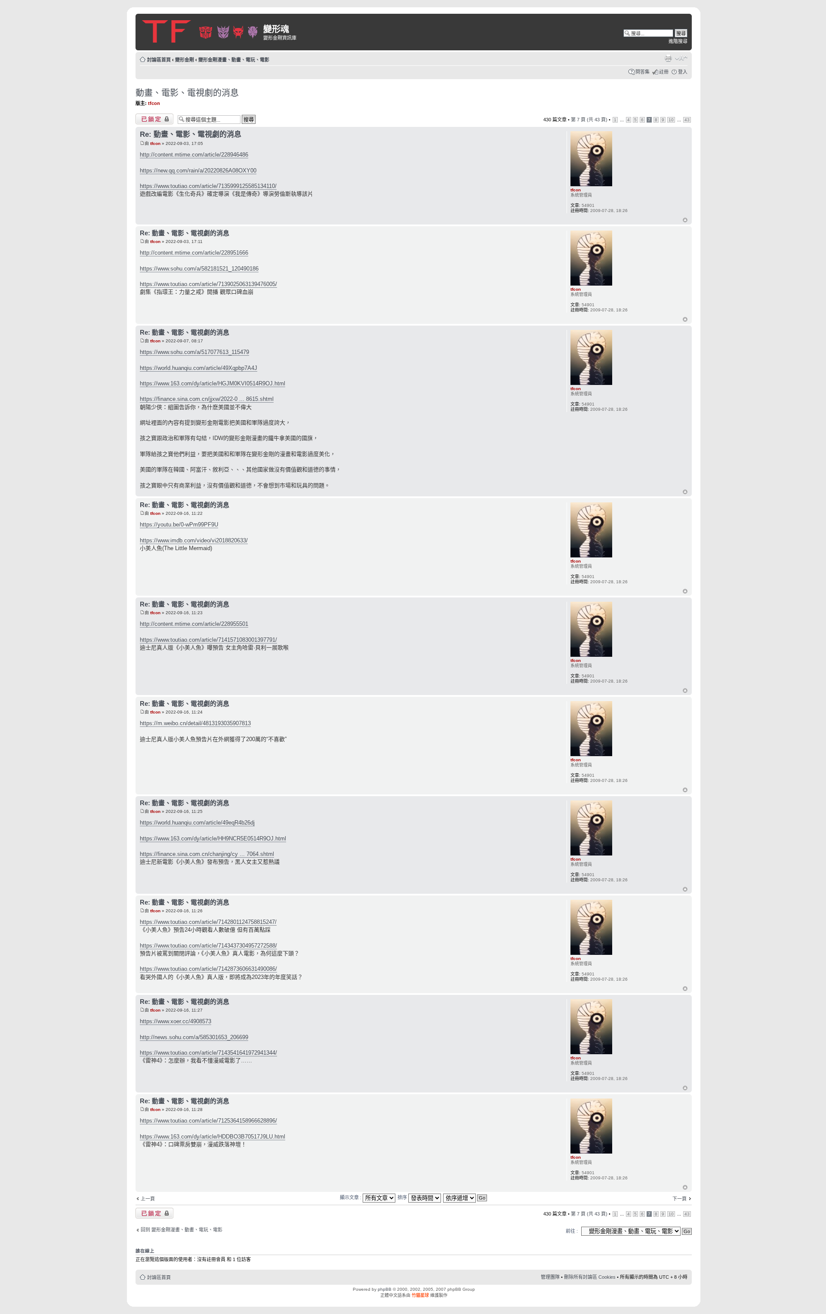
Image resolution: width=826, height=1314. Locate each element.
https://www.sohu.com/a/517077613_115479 (194, 352)
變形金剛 (184, 59)
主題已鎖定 (147, 117)
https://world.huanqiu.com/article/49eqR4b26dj (197, 822)
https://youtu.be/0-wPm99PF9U (179, 524)
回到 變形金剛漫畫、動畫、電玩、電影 (181, 1229)
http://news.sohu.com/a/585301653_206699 (194, 1037)
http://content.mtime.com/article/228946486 (194, 154)
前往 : (572, 1231)
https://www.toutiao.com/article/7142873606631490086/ (208, 969)
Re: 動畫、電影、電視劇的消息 (190, 134)
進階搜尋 (678, 41)
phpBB (384, 1289)
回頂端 (685, 220)
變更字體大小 (681, 58)
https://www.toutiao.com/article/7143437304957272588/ (208, 945)
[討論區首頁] (200, 30)
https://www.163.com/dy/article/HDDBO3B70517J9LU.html (212, 1136)
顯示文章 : (351, 1197)
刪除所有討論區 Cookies (590, 1277)
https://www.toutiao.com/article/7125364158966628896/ (208, 1120)
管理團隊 (550, 1277)
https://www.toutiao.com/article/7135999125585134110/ (208, 186)
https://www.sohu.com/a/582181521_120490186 (199, 268)
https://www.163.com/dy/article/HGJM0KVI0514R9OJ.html (212, 383)
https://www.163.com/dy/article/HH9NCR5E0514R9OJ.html (213, 838)
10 (671, 119)
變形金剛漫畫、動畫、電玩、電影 (233, 59)
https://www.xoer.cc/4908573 (175, 1021)
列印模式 (668, 58)
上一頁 (148, 1198)
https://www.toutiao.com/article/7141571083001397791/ (208, 640)
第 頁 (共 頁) (589, 119)
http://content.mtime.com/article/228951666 (194, 252)
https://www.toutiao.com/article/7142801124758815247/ (208, 922)
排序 (403, 1197)
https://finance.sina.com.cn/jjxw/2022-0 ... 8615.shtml (207, 399)
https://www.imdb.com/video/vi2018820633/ (194, 540)
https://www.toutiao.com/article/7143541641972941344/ (208, 1052)
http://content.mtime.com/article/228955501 (194, 624)
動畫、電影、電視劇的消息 (187, 93)
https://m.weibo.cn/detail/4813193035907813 (195, 723)
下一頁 (679, 1198)
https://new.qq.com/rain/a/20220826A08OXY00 (198, 170)
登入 (682, 71)
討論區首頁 (159, 59)
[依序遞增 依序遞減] (465, 1197)
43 (687, 119)
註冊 (664, 71)
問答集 (642, 71)
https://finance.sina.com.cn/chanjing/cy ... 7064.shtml (207, 854)
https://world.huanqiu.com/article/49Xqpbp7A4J (198, 368)
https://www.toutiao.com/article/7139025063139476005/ (208, 284)
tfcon (154, 103)
